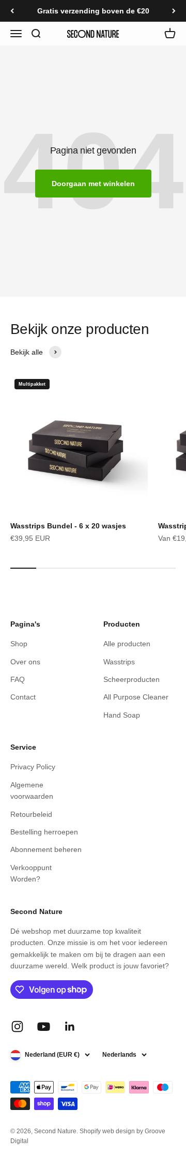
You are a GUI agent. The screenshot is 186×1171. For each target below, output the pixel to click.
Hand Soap (121, 715)
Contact (23, 697)
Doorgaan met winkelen (93, 183)
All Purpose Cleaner (135, 697)
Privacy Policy (32, 767)
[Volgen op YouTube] (44, 1026)
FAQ (17, 679)
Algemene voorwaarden (31, 790)
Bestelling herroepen (44, 832)
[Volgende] (174, 11)
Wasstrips (119, 662)
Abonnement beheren (46, 849)
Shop (18, 644)
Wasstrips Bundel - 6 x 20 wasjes (68, 526)
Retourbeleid (31, 814)
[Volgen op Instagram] (17, 1026)
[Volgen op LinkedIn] (70, 1026)
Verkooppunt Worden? (31, 873)
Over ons (25, 662)
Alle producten (126, 644)
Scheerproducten (131, 679)
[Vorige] (12, 11)
